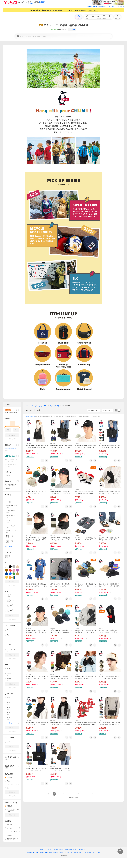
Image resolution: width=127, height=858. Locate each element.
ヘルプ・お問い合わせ (85, 852)
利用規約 (55, 852)
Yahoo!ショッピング (45, 849)
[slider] (5, 427)
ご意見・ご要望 (96, 852)
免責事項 (69, 852)
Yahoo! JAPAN (92, 6)
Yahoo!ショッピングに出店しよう (108, 6)
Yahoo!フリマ (83, 849)
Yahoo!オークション (71, 849)
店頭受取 (8, 481)
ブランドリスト (54, 406)
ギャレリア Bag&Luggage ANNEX (36, 406)
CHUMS (29, 410)
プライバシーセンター (46, 852)
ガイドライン (62, 852)
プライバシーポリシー (32, 852)
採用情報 (75, 852)
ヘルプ (122, 6)
